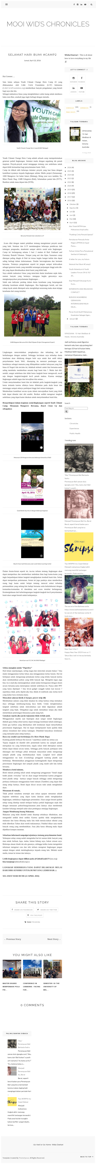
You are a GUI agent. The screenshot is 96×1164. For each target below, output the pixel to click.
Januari (72, 319)
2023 (69, 178)
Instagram (73, 82)
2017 (69, 197)
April (72, 222)
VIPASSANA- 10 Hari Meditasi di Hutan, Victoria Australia (87, 139)
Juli (71, 211)
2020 (69, 186)
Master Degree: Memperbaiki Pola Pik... (11, 986)
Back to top (86, 1157)
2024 (69, 175)
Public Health (70, 112)
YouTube (81, 92)
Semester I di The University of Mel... (51, 986)
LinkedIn (73, 92)
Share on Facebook (23, 910)
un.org (53, 859)
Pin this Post (36, 915)
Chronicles (36, 922)
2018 (69, 193)
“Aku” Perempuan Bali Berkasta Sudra (24, 1044)
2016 (69, 200)
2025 (69, 171)
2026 (69, 167)
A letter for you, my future (79, 259)
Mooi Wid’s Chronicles (48, 24)
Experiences (84, 108)
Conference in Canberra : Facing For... (31, 986)
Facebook (81, 82)
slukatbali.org (21, 862)
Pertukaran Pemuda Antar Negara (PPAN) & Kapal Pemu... (79, 242)
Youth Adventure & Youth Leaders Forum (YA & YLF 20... (80, 272)
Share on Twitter (48, 910)
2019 (69, 189)
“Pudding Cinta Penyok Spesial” (81, 234)
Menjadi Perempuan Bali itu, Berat (24, 1071)
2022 (69, 182)
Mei (71, 219)
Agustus (73, 208)
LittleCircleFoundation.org (13, 88)
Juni (71, 215)
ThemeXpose (24, 1158)
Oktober (73, 204)
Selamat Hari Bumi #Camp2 (79, 264)
